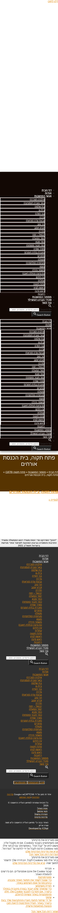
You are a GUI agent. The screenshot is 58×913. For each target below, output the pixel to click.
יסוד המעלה (38, 238)
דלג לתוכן (53, 1)
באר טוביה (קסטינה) (34, 203)
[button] (50, 306)
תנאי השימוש (25, 797)
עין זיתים (40, 277)
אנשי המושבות (43, 196)
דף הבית (47, 190)
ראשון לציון (39, 287)
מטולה (41, 259)
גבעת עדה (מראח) (35, 220)
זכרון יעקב (39, 227)
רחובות (41, 294)
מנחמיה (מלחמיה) (35, 262)
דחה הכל (44, 854)
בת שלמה (40, 206)
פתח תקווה (39, 284)
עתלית (41, 280)
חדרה (42, 231)
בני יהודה (40, 213)
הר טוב (41, 224)
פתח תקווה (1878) (15, 472)
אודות (48, 193)
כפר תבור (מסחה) (35, 245)
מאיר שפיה (39, 248)
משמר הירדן (38, 269)
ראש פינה (40, 291)
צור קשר (47, 302)
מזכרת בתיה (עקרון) (34, 252)
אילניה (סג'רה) (37, 199)
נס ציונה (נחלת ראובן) (33, 273)
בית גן (42, 210)
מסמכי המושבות (42, 297)
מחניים (41, 255)
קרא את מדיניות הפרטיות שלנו (41, 851)
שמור (55, 911)
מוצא (42, 266)
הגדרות (53, 854)
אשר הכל (34, 854)
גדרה (42, 217)
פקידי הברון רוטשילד (40, 299)
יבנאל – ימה (38, 234)
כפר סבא (40, 241)
